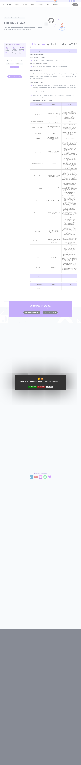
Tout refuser (41, 386)
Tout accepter (33, 386)
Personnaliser (49, 386)
